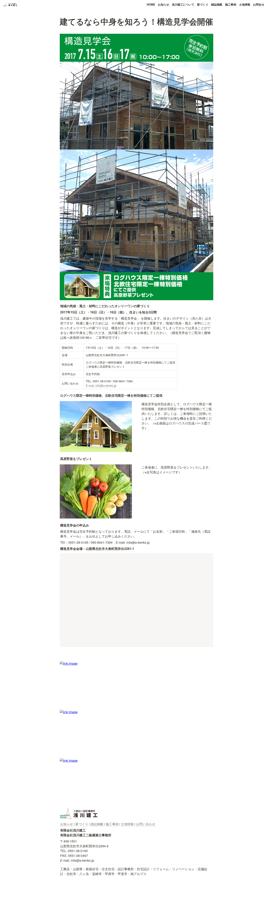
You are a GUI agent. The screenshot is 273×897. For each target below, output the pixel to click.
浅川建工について (183, 4)
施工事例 (230, 4)
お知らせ (163, 4)
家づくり (202, 4)
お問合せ (258, 4)
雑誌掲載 (216, 4)
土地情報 (244, 4)
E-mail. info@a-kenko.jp (101, 385)
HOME (151, 4)
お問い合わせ (145, 824)
